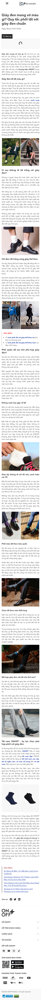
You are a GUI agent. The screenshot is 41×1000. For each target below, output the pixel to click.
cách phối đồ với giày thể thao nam (22, 342)
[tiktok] (19, 951)
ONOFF (25, 751)
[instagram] (14, 951)
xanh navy (35, 100)
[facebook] (4, 951)
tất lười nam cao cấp (30, 759)
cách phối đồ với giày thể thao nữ (21, 337)
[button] (7, 3)
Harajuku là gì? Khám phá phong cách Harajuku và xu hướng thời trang (18, 890)
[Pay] (7, 996)
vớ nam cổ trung (23, 761)
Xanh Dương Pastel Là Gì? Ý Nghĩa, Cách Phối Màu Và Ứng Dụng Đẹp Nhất (21, 878)
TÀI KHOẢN (30, 3)
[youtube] (9, 951)
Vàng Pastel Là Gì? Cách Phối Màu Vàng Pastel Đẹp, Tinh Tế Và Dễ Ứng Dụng (21, 884)
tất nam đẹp (27, 756)
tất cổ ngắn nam (8, 761)
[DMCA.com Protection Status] (16, 996)
